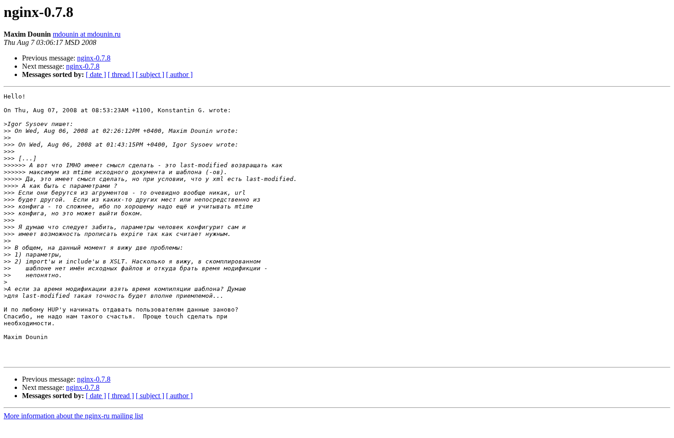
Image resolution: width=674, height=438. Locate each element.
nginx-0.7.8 (93, 58)
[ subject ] (150, 74)
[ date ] (96, 74)
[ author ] (179, 74)
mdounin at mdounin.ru (87, 34)
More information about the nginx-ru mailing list (73, 416)
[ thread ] (121, 74)
